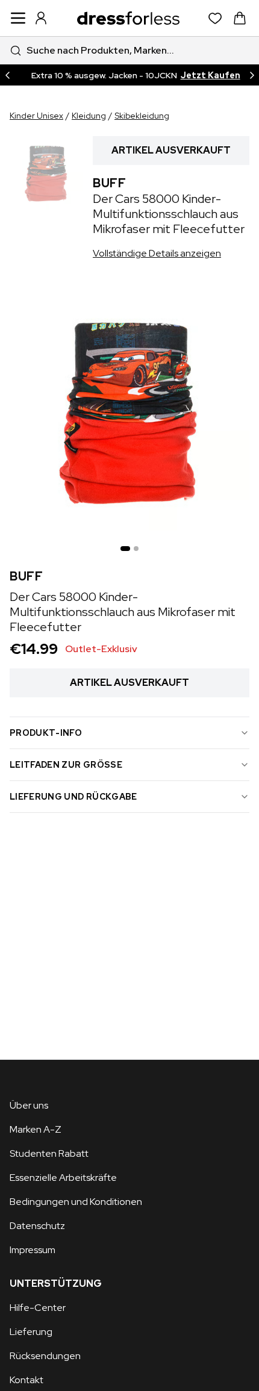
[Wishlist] (215, 18)
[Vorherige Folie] (7, 75)
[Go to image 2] (136, 548)
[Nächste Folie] (252, 75)
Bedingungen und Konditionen (76, 1201)
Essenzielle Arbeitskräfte (63, 1177)
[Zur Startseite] (128, 18)
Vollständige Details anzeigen (157, 253)
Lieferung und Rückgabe (73, 796)
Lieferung (31, 1331)
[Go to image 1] (125, 548)
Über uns (29, 1105)
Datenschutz (37, 1225)
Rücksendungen (45, 1355)
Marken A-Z (35, 1129)
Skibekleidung (141, 115)
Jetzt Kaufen (210, 75)
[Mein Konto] (41, 18)
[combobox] (129, 50)
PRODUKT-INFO (46, 732)
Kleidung (89, 115)
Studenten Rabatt (49, 1153)
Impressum (32, 1249)
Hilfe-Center (38, 1307)
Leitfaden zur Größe (66, 764)
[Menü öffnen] (18, 18)
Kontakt (26, 1380)
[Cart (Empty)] (240, 18)
